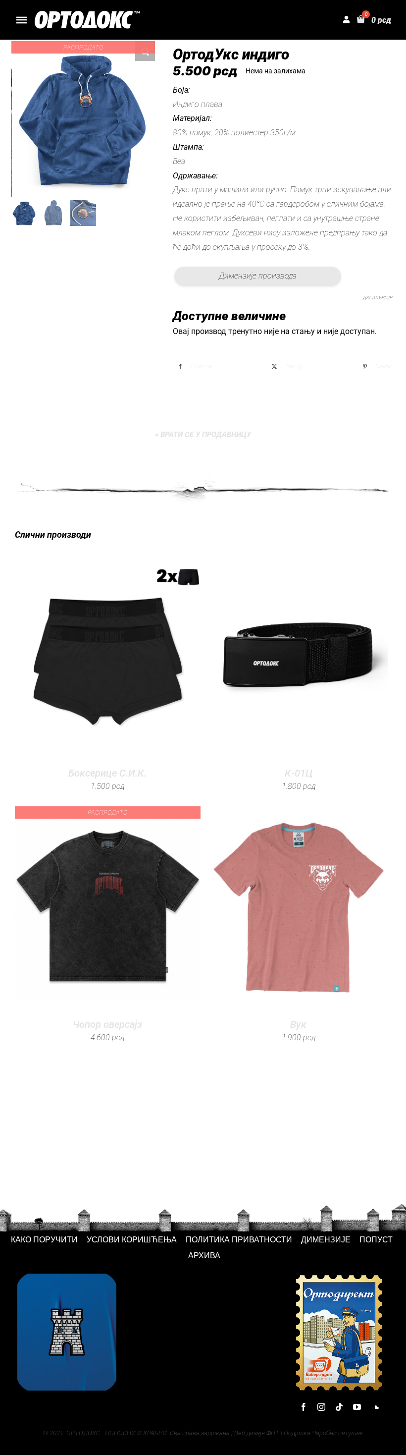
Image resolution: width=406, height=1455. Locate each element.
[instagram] (321, 1407)
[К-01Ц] (298, 656)
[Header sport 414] (87, 14)
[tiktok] (339, 1407)
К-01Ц (298, 773)
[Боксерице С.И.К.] (108, 656)
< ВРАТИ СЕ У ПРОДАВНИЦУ (203, 434)
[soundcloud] (375, 1407)
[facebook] (303, 1407)
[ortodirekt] (339, 1277)
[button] (145, 51)
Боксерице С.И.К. (107, 773)
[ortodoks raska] (66, 1277)
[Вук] (298, 907)
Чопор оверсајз (107, 1024)
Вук (298, 1024)
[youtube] (357, 1407)
